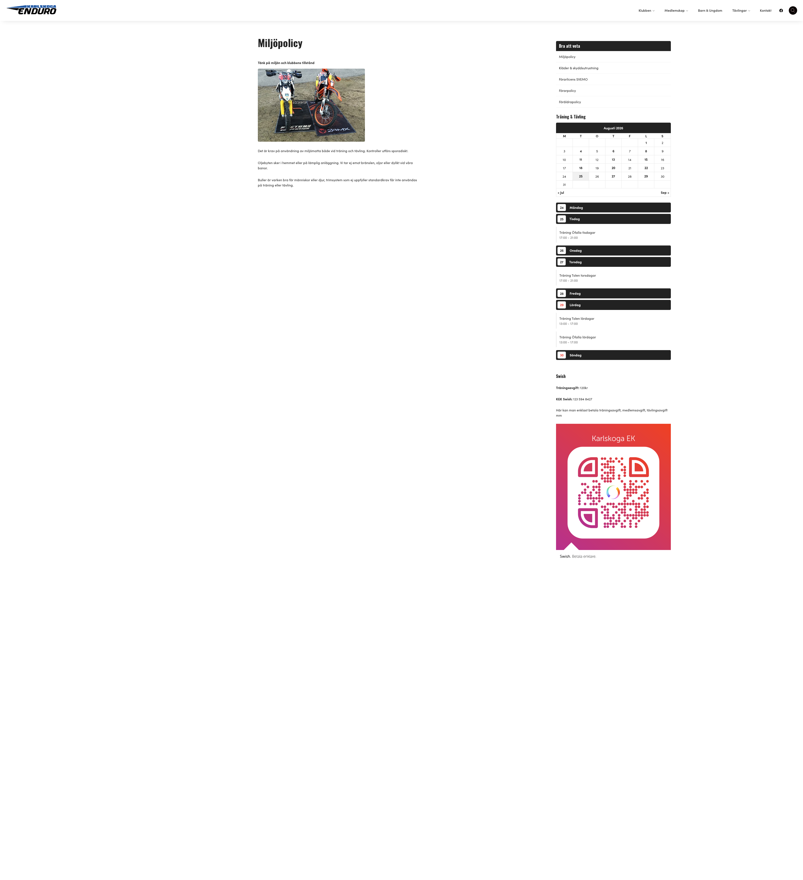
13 (613, 159)
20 (613, 167)
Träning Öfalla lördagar (577, 337)
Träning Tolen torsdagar (577, 275)
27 (613, 176)
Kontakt (765, 10)
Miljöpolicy (567, 56)
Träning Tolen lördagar (576, 318)
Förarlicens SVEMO (573, 79)
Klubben (645, 10)
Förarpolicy (567, 90)
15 (646, 159)
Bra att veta (569, 46)
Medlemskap (675, 10)
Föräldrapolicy (570, 101)
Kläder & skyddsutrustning (578, 68)
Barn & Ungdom (710, 10)
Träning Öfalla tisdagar (577, 232)
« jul (561, 192)
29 (646, 176)
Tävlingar (739, 10)
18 (580, 167)
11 (580, 159)
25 (581, 176)
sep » (665, 192)
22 (646, 167)
